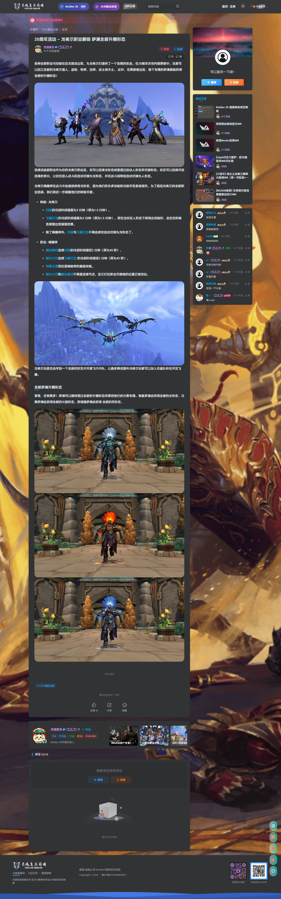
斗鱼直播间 (18, 873)
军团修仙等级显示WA (229, 124)
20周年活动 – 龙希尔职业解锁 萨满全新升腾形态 (79, 39)
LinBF (209, 236)
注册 (233, 6)
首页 (35, 29)
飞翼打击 (52, 218)
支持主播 (211, 217)
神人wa (210, 300)
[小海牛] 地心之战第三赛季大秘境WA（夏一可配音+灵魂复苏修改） (232, 177)
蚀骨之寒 (52, 266)
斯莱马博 (211, 283)
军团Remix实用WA (227, 140)
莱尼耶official (209, 295)
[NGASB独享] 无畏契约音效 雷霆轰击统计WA (232, 192)
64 (72, 736)
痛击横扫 (52, 250)
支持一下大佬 (213, 288)
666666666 (212, 240)
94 (81, 736)
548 (64, 736)
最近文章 (201, 98)
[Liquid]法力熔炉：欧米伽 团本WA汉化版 (231, 159)
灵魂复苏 (49, 47)
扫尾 (49, 210)
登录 (225, 6)
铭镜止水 (211, 212)
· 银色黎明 (44, 873)
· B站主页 (31, 873)
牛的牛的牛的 (213, 264)
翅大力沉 (52, 258)
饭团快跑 (211, 224)
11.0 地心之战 (50, 29)
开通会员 (260, 6)
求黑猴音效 (212, 229)
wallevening (208, 260)
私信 (180, 49)
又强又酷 (211, 276)
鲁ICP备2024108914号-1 (114, 875)
